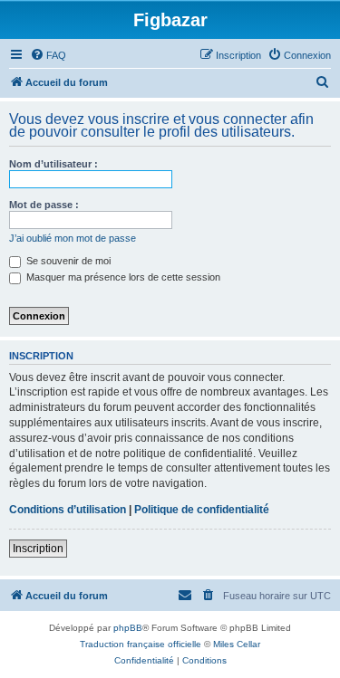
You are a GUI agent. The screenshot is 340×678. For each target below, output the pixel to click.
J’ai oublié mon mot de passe (72, 238)
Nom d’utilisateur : (53, 163)
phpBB (127, 628)
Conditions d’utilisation (67, 509)
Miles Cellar (236, 644)
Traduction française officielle (140, 644)
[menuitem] (48, 55)
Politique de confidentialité (201, 509)
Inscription (38, 548)
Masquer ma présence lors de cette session (122, 277)
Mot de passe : (44, 204)
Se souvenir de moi (67, 260)
